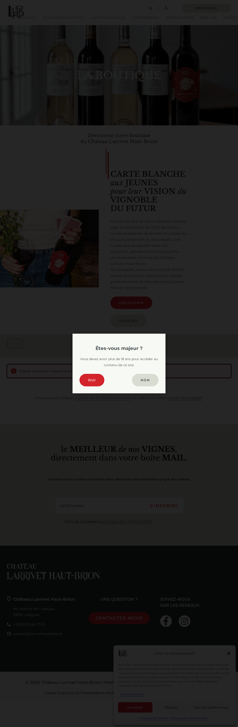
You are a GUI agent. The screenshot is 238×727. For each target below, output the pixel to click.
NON (145, 380)
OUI (92, 380)
